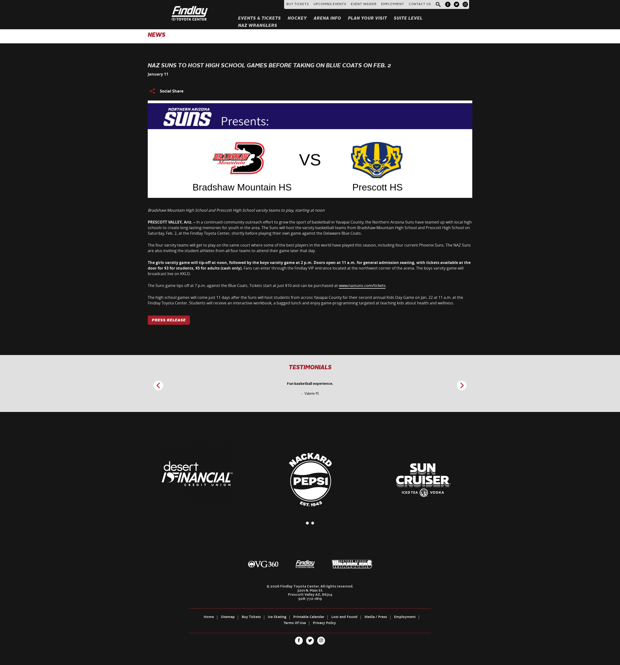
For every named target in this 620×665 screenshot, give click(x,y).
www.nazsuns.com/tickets (362, 285)
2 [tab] (312, 523)
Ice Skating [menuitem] (277, 617)
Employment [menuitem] (405, 617)
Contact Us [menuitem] (420, 4)
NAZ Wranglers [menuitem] (257, 26)
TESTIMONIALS (310, 368)
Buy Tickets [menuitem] (251, 617)
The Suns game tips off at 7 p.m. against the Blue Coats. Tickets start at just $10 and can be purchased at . (267, 285)
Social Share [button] (171, 91)
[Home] (189, 7)
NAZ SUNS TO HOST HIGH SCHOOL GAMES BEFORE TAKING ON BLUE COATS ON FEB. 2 (269, 66)
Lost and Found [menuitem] (344, 617)
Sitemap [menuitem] (228, 617)
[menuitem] (447, 4)
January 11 (158, 74)
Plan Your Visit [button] (367, 18)
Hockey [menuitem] (297, 18)
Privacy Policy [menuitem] (324, 623)
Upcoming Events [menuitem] (330, 4)
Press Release (169, 320)
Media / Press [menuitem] (375, 617)
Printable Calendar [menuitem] (308, 617)
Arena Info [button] (327, 18)
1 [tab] (307, 523)
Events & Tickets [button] (259, 18)
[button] (438, 4)
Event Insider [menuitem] (364, 4)
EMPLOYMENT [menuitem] (392, 4)
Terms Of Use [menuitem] (295, 623)
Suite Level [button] (408, 18)
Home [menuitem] (209, 617)
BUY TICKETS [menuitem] (298, 4)
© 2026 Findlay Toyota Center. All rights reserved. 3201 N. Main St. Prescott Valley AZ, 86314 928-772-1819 (310, 593)
